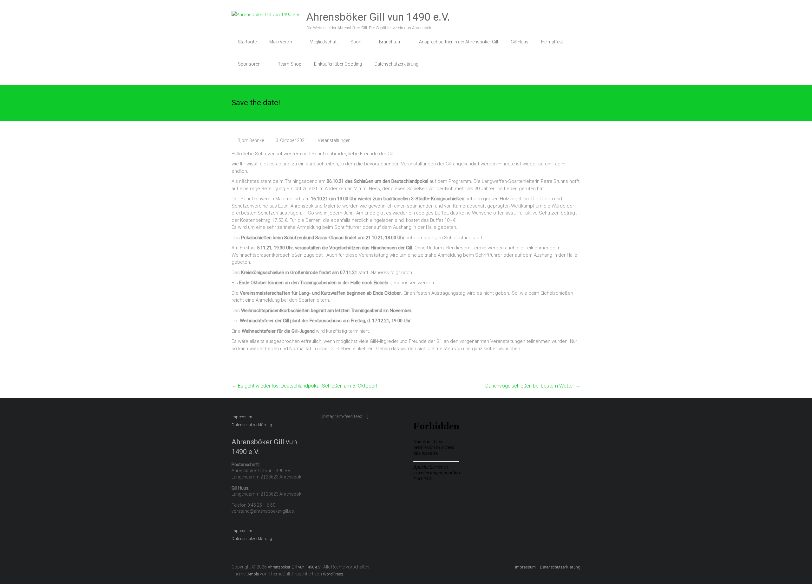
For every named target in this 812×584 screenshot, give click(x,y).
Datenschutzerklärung (396, 64)
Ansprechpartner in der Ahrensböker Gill (458, 41)
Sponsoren (249, 64)
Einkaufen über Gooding (338, 64)
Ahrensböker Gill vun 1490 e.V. (378, 16)
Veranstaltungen (334, 140)
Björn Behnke (251, 140)
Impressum (242, 416)
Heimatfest (552, 41)
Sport (356, 41)
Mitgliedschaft (324, 41)
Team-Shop (289, 64)
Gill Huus (519, 41)
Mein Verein (280, 41)
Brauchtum (390, 41)
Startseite (247, 41)
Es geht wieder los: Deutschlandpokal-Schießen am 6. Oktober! (304, 386)
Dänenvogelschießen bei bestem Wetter (532, 386)
